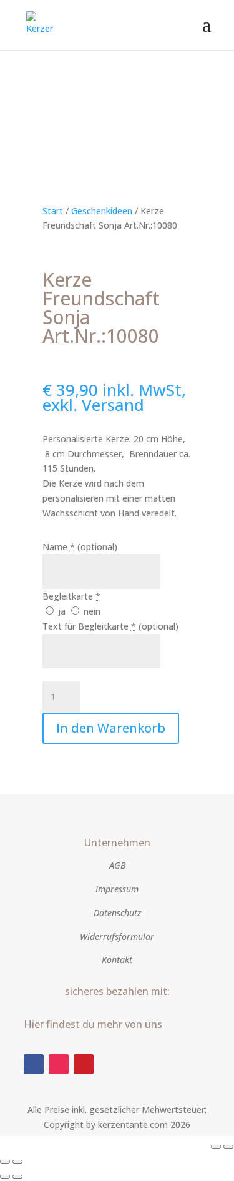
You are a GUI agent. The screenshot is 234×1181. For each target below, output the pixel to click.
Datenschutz (117, 913)
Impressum (117, 889)
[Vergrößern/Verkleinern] (216, 1147)
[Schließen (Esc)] (17, 1162)
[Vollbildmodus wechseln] (228, 1147)
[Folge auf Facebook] (34, 1064)
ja (62, 611)
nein (90, 611)
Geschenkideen (101, 211)
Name (79, 547)
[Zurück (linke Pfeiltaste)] (5, 1177)
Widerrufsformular (117, 936)
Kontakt (117, 960)
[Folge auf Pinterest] (84, 1064)
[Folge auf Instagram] (59, 1064)
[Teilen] (5, 1162)
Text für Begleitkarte (110, 626)
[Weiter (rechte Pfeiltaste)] (17, 1177)
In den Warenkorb (110, 727)
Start (52, 211)
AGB (117, 865)
